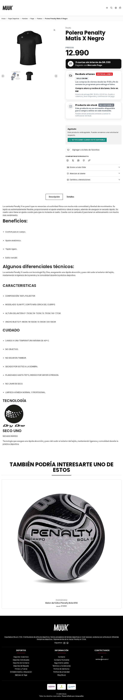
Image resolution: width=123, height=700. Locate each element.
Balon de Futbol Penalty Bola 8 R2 (61, 603)
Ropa (32, 18)
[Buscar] (111, 8)
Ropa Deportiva (13, 18)
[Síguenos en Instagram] (64, 643)
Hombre (25, 18)
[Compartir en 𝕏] (73, 160)
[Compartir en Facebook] (67, 160)
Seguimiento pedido (61, 663)
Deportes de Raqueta (21, 666)
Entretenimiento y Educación (21, 672)
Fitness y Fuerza (21, 669)
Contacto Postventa (61, 660)
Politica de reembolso (61, 669)
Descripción (54, 197)
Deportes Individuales (21, 660)
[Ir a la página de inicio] (7, 7)
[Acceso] (115, 8)
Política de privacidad (61, 672)
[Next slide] (55, 76)
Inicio (3, 18)
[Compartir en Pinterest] (84, 160)
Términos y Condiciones (61, 666)
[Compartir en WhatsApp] (78, 160)
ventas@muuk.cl (102, 659)
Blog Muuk (61, 675)
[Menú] (106, 8)
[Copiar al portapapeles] (89, 160)
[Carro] (120, 8)
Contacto (61, 657)
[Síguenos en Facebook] (67, 643)
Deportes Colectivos (21, 657)
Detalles (70, 197)
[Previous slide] (4, 76)
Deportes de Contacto (21, 663)
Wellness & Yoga (21, 675)
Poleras (39, 18)
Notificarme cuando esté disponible (88, 140)
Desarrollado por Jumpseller (73, 696)
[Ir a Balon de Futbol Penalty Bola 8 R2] (61, 539)
